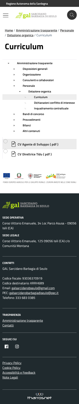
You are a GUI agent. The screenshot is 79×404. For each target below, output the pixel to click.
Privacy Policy (11, 362)
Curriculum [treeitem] (41, 97)
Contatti (8, 325)
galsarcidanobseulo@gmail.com (33, 288)
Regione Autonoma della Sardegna (27, 3)
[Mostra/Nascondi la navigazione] (5, 15)
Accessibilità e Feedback (18, 372)
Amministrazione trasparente (22, 320)
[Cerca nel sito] (72, 15)
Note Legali (10, 377)
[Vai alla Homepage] (38, 15)
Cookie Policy (11, 367)
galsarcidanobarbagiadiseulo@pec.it (34, 292)
